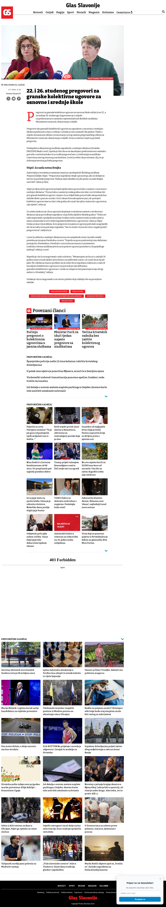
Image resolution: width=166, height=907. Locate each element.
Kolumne (108, 12)
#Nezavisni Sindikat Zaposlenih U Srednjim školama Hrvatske (56, 296)
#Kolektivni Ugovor (59, 291)
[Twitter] (8, 99)
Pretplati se (140, 899)
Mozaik (81, 12)
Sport (70, 12)
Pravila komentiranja (113, 892)
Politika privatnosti (52, 892)
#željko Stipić (67, 301)
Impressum (78, 892)
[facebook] (19, 99)
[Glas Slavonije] (7, 17)
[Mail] (14, 99)
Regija (60, 12)
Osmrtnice (123, 12)
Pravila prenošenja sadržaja (94, 892)
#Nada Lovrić (77, 291)
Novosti (38, 12)
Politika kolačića (66, 892)
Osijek (50, 12)
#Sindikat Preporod (95, 296)
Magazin (94, 12)
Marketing (40, 892)
